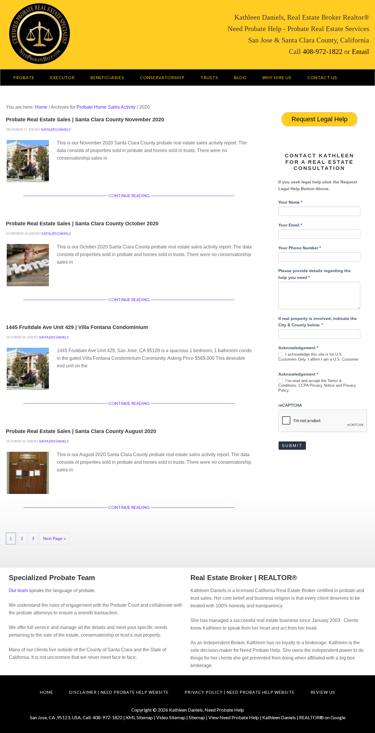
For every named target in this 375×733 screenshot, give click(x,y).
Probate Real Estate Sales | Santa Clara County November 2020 (85, 119)
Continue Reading (129, 195)
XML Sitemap (139, 717)
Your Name (290, 202)
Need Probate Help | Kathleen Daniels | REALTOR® (271, 717)
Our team (18, 590)
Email (359, 51)
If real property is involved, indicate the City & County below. (317, 322)
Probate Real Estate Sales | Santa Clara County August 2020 (81, 431)
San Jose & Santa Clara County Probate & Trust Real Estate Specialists (86, 33)
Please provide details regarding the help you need (314, 274)
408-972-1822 (322, 51)
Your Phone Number (299, 248)
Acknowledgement (298, 347)
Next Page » (54, 538)
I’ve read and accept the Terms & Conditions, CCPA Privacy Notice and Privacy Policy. (317, 386)
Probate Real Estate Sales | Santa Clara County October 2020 (82, 223)
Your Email (290, 225)
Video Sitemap (170, 717)
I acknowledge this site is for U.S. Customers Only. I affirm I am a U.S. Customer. (318, 357)
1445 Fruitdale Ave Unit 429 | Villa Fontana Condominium (77, 327)
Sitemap (197, 717)
